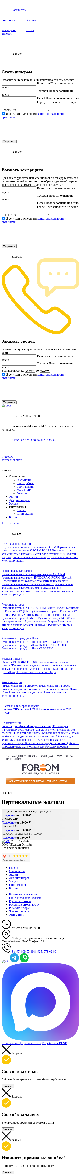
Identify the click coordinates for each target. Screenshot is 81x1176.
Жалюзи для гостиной (43, 736)
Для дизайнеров (19, 500)
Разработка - (54, 1043)
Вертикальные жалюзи (16, 543)
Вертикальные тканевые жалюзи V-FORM (29, 547)
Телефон (42, 90)
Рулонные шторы (13, 604)
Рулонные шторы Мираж (41, 621)
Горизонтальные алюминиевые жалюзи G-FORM (33, 574)
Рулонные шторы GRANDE (19, 618)
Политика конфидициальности (21, 1043)
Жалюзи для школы (27, 733)
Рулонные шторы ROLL (27, 614)
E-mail (41, 98)
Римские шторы (12, 682)
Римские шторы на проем (53, 685)
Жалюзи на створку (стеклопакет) (46, 743)
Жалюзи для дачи (36, 729)
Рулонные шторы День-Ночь (20, 638)
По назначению (11, 722)
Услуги (13, 503)
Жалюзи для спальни (54, 733)
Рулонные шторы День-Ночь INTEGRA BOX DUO (34, 645)
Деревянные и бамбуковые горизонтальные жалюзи (35, 580)
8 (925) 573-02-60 (45, 439)
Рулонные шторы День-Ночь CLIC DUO (28, 648)
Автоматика (17, 914)
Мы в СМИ (24, 490)
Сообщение (9, 110)
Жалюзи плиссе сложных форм (36, 672)
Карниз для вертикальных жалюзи (24, 557)
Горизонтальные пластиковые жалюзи (26, 584)
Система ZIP (10, 709)
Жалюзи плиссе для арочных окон (33, 665)
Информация (17, 884)
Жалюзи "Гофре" (41, 668)
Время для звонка (13, 370)
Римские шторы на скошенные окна (25, 689)
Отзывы (22, 493)
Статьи (21, 510)
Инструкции (25, 513)
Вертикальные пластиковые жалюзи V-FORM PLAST (39, 548)
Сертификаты (25, 486)
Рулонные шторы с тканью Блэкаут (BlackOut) (36, 623)
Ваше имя (43, 83)
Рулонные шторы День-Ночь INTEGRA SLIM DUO (35, 641)
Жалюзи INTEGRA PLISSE (19, 662)
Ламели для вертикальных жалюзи (53, 553)
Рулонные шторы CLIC (59, 614)
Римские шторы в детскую (26, 692)
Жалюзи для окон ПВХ (25, 739)
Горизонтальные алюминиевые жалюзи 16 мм (31, 589)
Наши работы (25, 483)
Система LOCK (28, 709)
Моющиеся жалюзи (38, 726)
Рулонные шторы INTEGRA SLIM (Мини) (29, 607)
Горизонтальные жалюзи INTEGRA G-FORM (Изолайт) (37, 577)
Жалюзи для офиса (14, 726)
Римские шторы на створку (19, 685)
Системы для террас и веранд (20, 706)
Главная (14, 867)
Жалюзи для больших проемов (48, 746)
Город (41, 102)
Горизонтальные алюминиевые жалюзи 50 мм (37, 586)
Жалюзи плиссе (12, 658)
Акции (13, 496)
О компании (24, 479)
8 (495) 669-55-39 (23, 439)
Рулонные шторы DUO (24, 904)
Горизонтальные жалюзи (17, 570)
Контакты (15, 517)
